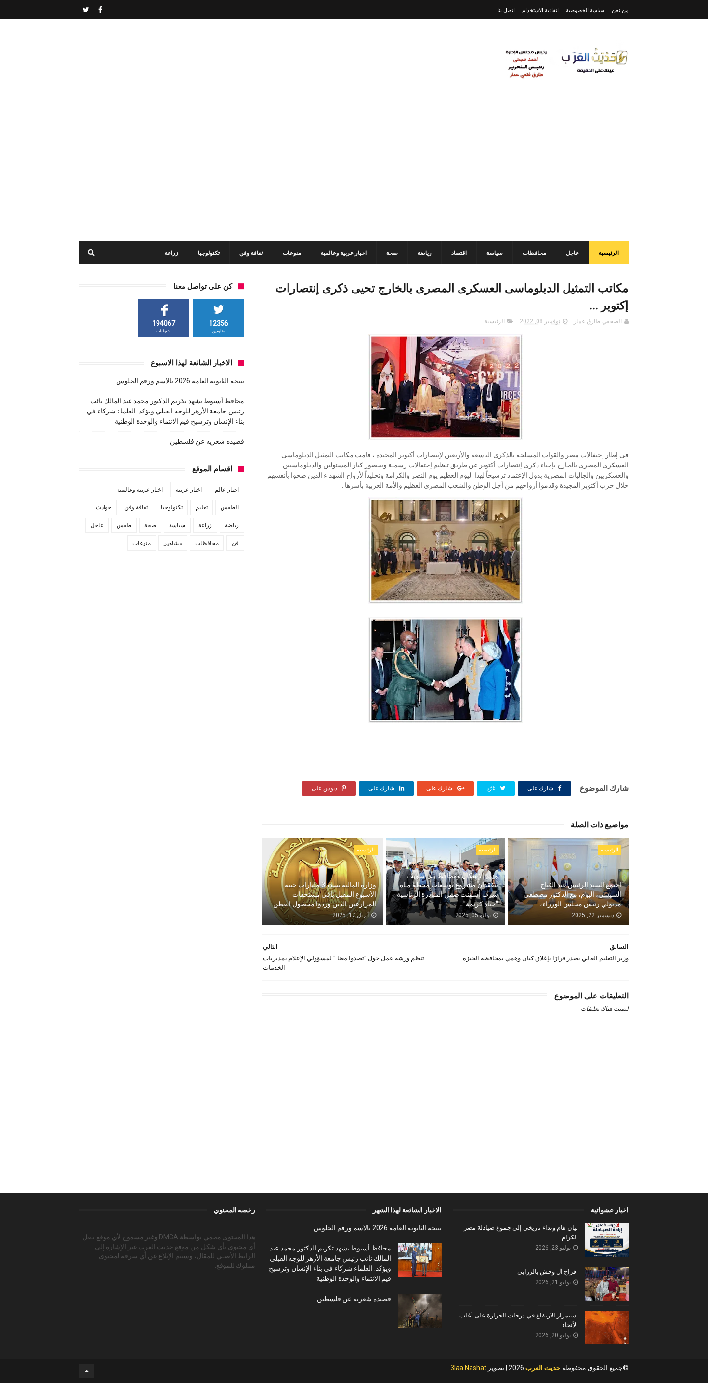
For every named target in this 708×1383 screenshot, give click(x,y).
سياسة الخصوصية (585, 10)
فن (235, 543)
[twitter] (85, 9)
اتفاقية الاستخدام (540, 10)
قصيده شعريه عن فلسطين (207, 441)
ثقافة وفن (251, 253)
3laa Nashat (468, 1367)
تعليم (202, 507)
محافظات (534, 253)
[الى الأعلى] (86, 1371)
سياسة (494, 253)
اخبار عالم (227, 489)
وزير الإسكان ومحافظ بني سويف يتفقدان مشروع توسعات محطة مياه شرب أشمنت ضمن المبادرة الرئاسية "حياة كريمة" (447, 890)
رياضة (425, 253)
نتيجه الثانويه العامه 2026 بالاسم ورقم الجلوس (180, 381)
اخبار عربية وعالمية (344, 253)
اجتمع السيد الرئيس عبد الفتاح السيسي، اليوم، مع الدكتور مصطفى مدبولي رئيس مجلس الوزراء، (572, 894)
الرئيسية (609, 253)
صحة (392, 253)
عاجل (572, 253)
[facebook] (100, 9)
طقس (124, 525)
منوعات (292, 253)
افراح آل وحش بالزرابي (547, 1271)
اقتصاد (459, 253)
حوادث (103, 507)
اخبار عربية (189, 489)
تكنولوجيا (209, 253)
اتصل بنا (506, 10)
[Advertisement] (354, 168)
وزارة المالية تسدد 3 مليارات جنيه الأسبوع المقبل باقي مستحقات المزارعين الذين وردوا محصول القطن (324, 894)
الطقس (230, 507)
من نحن (620, 10)
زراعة (171, 253)
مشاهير (173, 543)
